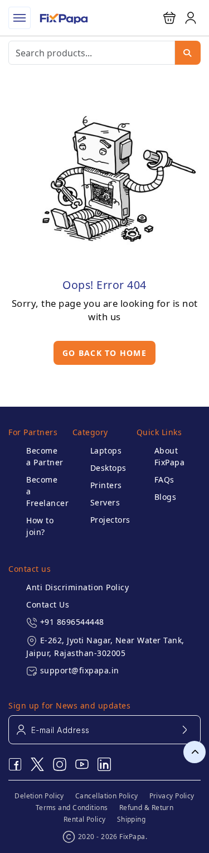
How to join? (40, 526)
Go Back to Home (104, 353)
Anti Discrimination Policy (77, 587)
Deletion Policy (39, 796)
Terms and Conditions (72, 807)
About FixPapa (169, 456)
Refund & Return (146, 807)
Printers (106, 485)
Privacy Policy (172, 796)
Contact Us (47, 604)
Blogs (165, 496)
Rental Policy (85, 819)
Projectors (109, 519)
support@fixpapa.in (79, 670)
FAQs (164, 479)
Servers (105, 502)
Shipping (131, 819)
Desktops (108, 467)
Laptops (106, 450)
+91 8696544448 (72, 621)
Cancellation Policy (106, 796)
